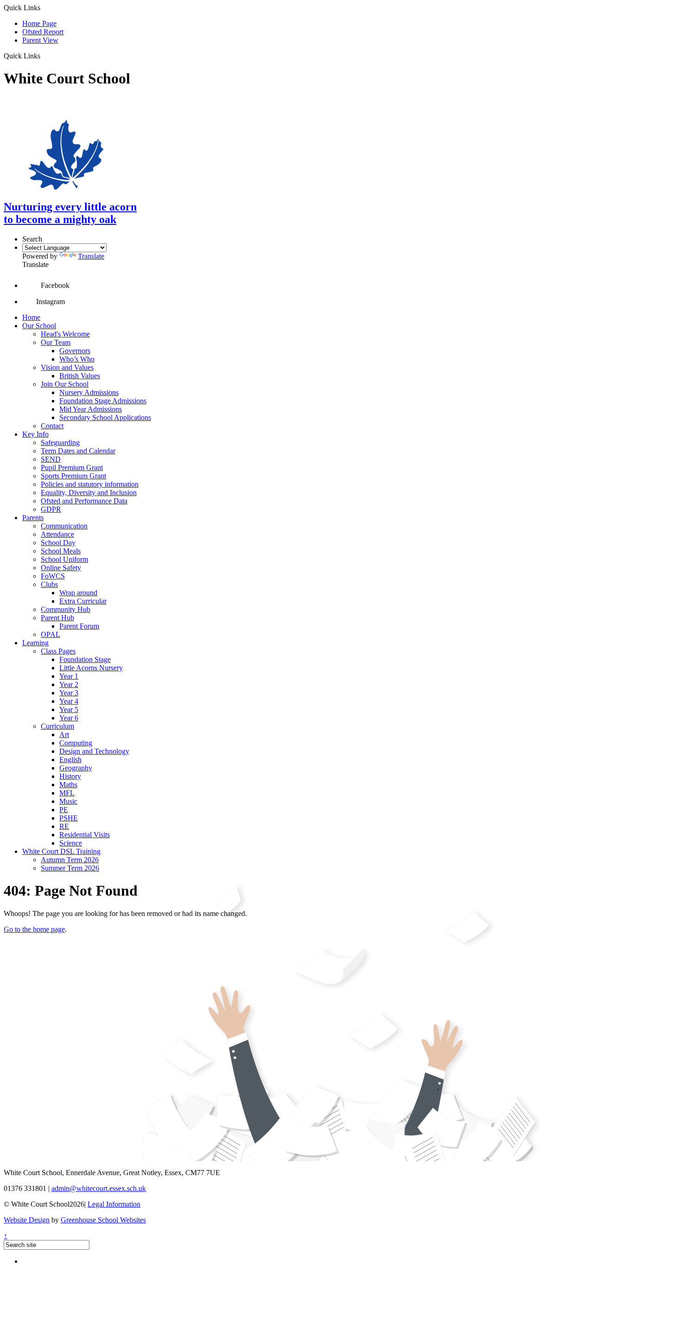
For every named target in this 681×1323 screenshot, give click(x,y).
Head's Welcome (65, 334)
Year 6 (68, 718)
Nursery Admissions (89, 392)
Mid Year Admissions (90, 409)
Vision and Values (67, 367)
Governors (74, 351)
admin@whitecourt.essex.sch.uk (98, 1188)
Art (64, 734)
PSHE (68, 818)
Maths (68, 785)
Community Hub (65, 609)
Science (70, 843)
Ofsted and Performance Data (84, 501)
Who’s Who (77, 359)
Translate (91, 256)
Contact (52, 426)
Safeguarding (60, 442)
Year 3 (68, 693)
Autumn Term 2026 (70, 860)
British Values (79, 376)
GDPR (51, 509)
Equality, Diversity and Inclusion (89, 492)
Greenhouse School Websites (103, 1220)
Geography (75, 768)
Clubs (49, 584)
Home (31, 317)
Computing (75, 743)
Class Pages (58, 651)
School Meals (61, 551)
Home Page (39, 23)
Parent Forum (79, 626)
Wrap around (78, 593)
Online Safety (61, 568)
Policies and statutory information (90, 484)
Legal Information (114, 1204)
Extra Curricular (83, 601)
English (70, 759)
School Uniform (64, 559)
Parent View (40, 40)
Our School (39, 326)
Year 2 (68, 684)
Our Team (55, 342)
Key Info (35, 434)
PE (63, 810)
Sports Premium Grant (73, 476)
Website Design (27, 1220)
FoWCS (53, 576)
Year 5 (68, 709)
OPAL (50, 634)
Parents (33, 518)
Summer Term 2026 (70, 868)
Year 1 (68, 676)
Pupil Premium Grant (72, 467)
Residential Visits (84, 835)
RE (64, 826)
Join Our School (64, 384)
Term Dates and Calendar (78, 451)
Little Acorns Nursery (91, 668)
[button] (43, 55)
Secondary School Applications (105, 417)
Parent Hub (57, 618)
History (70, 776)
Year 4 (68, 701)
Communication (64, 526)
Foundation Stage (85, 659)
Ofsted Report (42, 32)
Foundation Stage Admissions (102, 401)
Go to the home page (34, 929)
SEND (51, 459)
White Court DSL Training (61, 851)
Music (68, 801)
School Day (58, 543)
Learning (35, 643)
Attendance (57, 534)
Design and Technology (94, 751)
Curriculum (57, 726)
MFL (67, 793)
